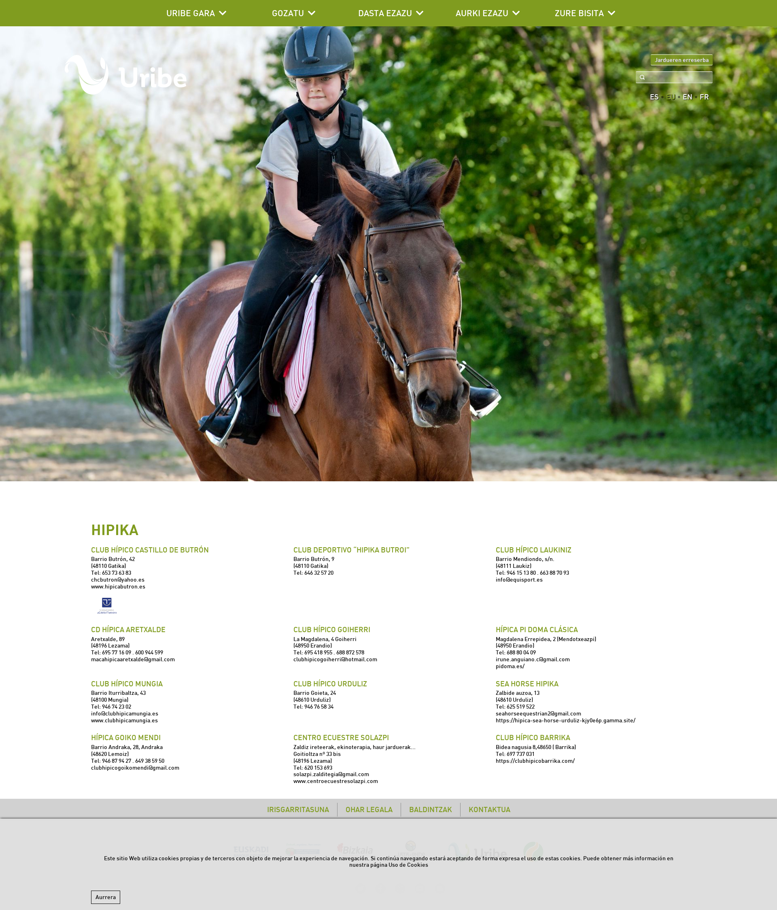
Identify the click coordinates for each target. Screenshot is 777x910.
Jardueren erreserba (682, 59)
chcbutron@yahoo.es (117, 579)
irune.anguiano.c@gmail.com (533, 659)
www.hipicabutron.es (118, 586)
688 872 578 (350, 652)
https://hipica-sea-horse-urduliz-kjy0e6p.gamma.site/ (565, 720)
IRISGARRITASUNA (298, 809)
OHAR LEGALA (369, 809)
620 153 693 (318, 767)
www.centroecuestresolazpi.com (335, 781)
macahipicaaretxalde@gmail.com (133, 659)
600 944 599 (149, 652)
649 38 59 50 (149, 760)
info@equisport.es (519, 579)
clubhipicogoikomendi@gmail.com (135, 767)
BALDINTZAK (430, 809)
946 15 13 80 (521, 572)
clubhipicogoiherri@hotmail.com (335, 659)
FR (704, 97)
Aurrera (106, 897)
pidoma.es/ (510, 666)
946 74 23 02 (116, 706)
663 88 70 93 (554, 572)
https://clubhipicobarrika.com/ (535, 760)
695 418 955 (318, 652)
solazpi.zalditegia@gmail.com (331, 774)
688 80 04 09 (521, 652)
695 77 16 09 (116, 652)
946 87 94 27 (116, 760)
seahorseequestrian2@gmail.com (538, 713)
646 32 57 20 (318, 572)
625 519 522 (521, 706)
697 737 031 (521, 754)
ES (654, 97)
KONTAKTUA (489, 809)
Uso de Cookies (408, 864)
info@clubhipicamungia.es (124, 713)
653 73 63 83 (116, 572)
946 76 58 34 (318, 706)
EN (687, 97)
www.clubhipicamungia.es (124, 720)
